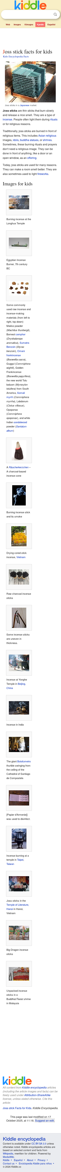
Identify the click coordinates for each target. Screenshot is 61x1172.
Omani (21, 351)
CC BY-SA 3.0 (39, 1143)
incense (7, 119)
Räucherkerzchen (18, 467)
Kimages (29, 24)
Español (51, 24)
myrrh (9, 397)
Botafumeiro (24, 761)
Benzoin (10, 346)
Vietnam (21, 557)
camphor (20, 334)
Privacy (41, 1160)
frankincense (13, 355)
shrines (47, 140)
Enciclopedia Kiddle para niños (35, 1163)
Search (55, 14)
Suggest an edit (44, 1120)
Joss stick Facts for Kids (17, 1108)
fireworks (42, 174)
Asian (41, 135)
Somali (21, 392)
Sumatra (24, 342)
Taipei (20, 859)
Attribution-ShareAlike (37, 1095)
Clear (48, 14)
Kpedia (40, 24)
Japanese (24, 105)
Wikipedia (8, 1153)
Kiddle (6, 1160)
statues (34, 140)
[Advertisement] (30, 37)
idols (16, 140)
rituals (53, 119)
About (30, 1160)
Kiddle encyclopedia (34, 1087)
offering (31, 158)
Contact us (8, 1163)
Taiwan (10, 864)
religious (51, 135)
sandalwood (20, 422)
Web (8, 24)
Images (17, 24)
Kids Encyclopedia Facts (16, 56)
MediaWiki (8, 1157)
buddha (24, 140)
